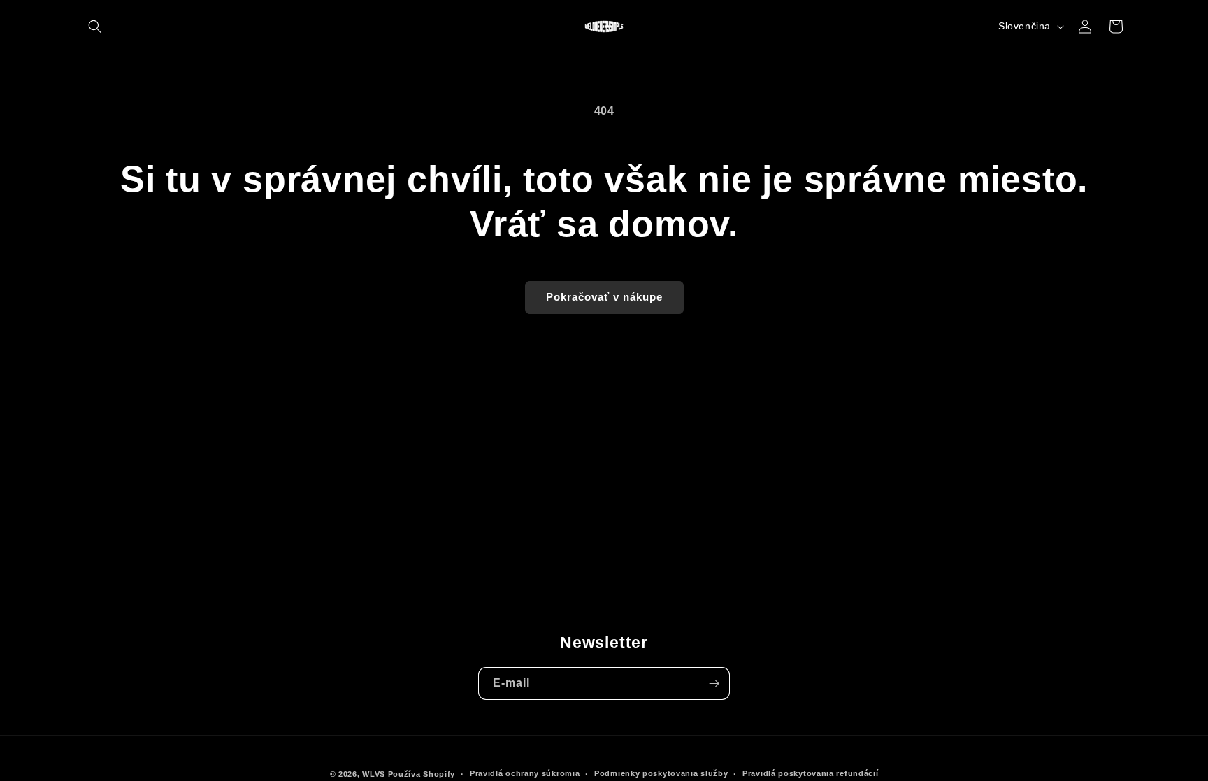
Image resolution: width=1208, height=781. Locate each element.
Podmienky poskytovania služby (661, 773)
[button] (95, 26)
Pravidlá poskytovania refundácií (810, 773)
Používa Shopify (422, 774)
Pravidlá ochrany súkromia (525, 773)
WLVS (373, 774)
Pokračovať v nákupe (604, 297)
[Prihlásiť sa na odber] (713, 683)
